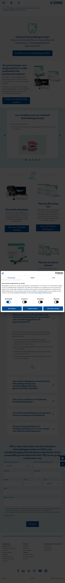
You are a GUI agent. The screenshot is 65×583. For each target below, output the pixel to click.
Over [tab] (53, 277)
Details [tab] (32, 277)
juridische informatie (20, 292)
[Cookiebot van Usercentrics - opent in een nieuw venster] (56, 273)
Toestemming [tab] (11, 277)
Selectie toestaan (32, 308)
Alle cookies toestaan (53, 308)
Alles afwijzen (12, 308)
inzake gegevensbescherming (43, 292)
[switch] (24, 302)
